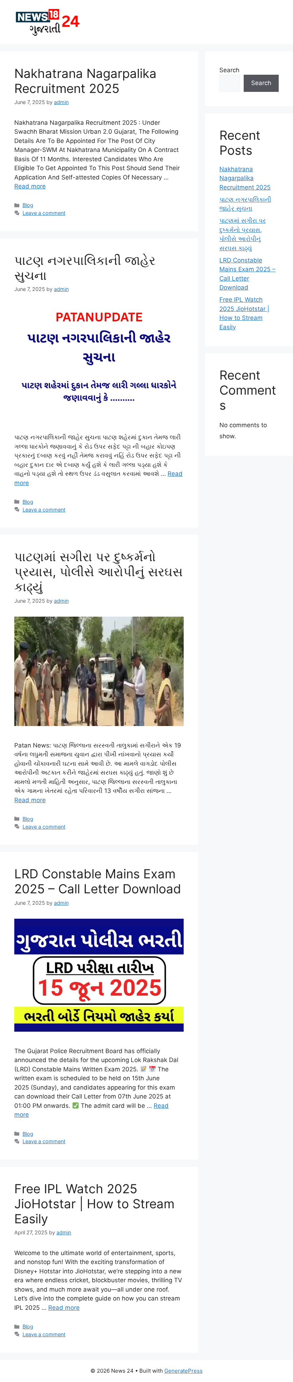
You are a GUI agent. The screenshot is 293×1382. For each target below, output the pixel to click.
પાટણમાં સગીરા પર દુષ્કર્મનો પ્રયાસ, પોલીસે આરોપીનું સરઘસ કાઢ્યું (98, 571)
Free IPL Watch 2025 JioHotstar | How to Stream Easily (94, 1203)
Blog (28, 205)
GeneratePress (183, 1370)
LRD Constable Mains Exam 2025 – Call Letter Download (97, 881)
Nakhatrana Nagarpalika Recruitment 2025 (85, 81)
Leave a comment (44, 213)
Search (229, 70)
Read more (30, 186)
